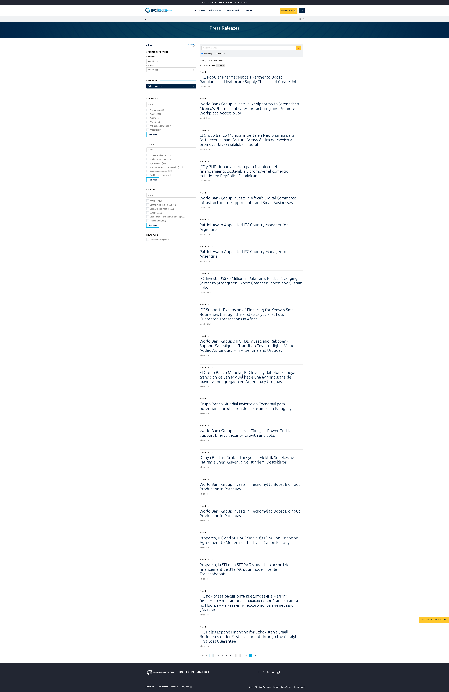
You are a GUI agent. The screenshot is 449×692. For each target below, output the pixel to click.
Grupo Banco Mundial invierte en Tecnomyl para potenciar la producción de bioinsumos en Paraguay (246, 406)
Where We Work (231, 10)
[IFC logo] (158, 10)
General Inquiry (299, 687)
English (185, 687)
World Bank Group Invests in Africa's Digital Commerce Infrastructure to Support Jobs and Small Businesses (248, 200)
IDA (187, 672)
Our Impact (248, 10)
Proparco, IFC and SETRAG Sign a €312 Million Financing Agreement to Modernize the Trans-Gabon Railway (249, 540)
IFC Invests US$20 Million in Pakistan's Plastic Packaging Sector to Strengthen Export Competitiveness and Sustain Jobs (251, 283)
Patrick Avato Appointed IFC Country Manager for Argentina (244, 227)
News (244, 2)
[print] (299, 19)
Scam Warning (286, 687)
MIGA (199, 672)
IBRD (181, 672)
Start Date (150, 57)
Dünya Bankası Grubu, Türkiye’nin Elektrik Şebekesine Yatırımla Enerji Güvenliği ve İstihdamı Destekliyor (247, 459)
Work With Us (287, 10)
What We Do (215, 10)
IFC (192, 672)
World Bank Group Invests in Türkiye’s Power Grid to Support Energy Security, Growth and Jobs (246, 432)
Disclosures (209, 2)
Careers (174, 687)
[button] (302, 10)
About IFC (149, 687)
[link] (152, 134)
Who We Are (199, 10)
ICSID (206, 672)
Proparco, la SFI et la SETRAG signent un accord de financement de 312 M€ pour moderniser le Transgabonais (244, 569)
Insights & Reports (228, 2)
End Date (150, 65)
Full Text (221, 53)
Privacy (276, 687)
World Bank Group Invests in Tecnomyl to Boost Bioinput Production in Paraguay (250, 486)
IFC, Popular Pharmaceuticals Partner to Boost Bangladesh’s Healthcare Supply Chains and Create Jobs (249, 79)
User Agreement (265, 687)
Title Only (208, 53)
